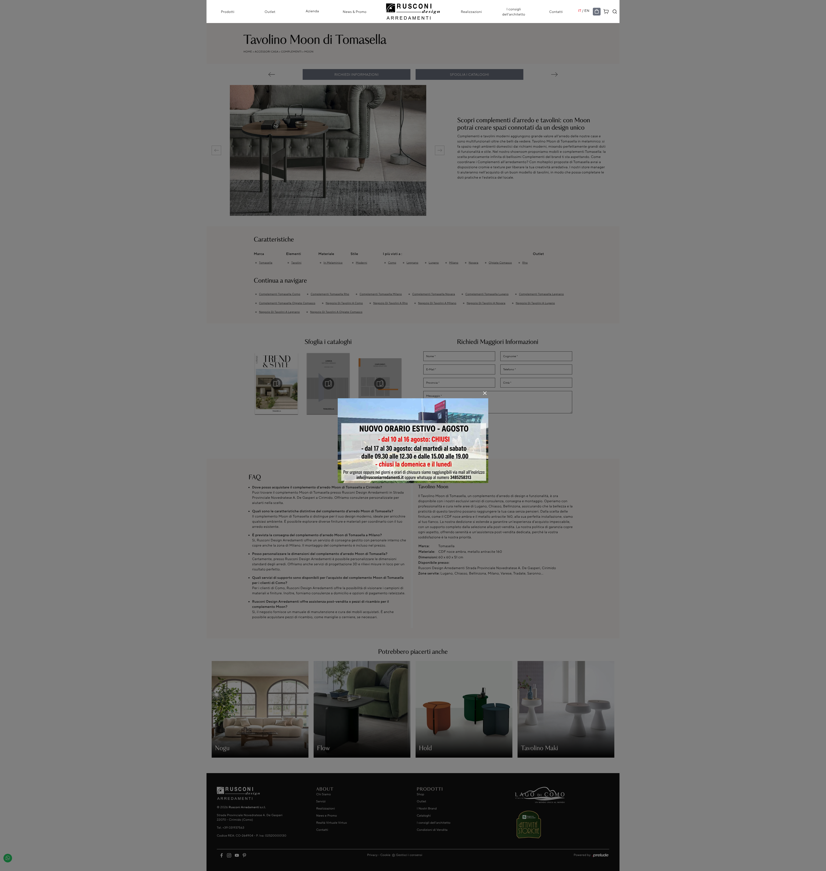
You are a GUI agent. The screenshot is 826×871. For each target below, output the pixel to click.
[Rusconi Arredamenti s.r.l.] (413, 10)
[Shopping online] (597, 11)
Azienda (312, 11)
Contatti (556, 11)
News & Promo (355, 11)
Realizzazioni (471, 11)
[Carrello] (606, 10)
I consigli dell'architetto (513, 11)
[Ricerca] (615, 12)
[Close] (484, 393)
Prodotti (227, 11)
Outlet (270, 11)
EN (587, 10)
